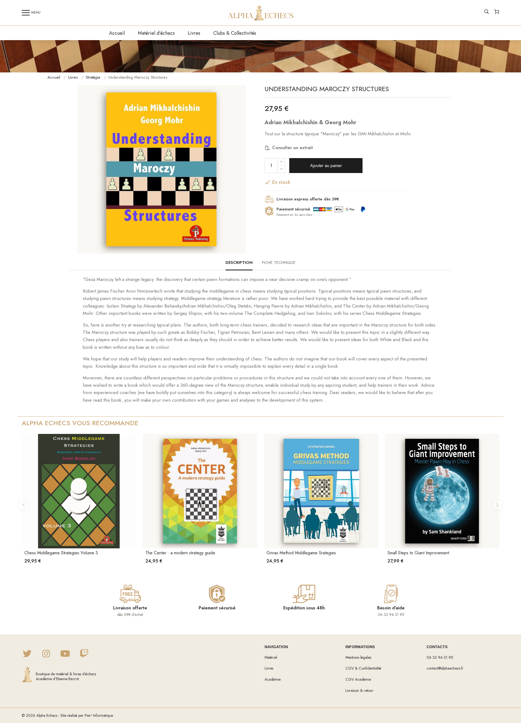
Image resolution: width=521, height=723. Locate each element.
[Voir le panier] (496, 12)
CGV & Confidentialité (363, 668)
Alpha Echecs (46, 715)
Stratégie (93, 77)
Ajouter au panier (326, 165)
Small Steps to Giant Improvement (418, 553)
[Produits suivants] (497, 505)
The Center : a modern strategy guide (180, 553)
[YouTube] (65, 654)
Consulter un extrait (292, 148)
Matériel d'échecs (156, 33)
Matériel (271, 657)
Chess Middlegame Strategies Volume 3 (61, 553)
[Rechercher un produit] (486, 12)
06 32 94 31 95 (440, 657)
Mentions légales (358, 657)
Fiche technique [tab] (279, 262)
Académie (273, 679)
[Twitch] (84, 654)
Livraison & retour (359, 690)
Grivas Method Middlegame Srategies (301, 553)
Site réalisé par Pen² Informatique (87, 715)
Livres (194, 33)
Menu (35, 12)
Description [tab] (239, 262)
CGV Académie (358, 679)
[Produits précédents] (23, 505)
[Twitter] (27, 654)
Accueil (117, 33)
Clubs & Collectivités (234, 33)
